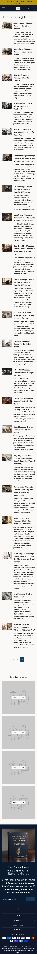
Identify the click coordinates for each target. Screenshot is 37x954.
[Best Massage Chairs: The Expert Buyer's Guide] (7, 429)
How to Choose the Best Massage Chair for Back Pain (24, 132)
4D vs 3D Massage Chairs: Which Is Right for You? (23, 372)
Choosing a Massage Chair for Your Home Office (22, 52)
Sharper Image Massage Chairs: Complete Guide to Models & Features (24, 158)
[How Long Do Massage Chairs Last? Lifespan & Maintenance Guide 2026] (7, 248)
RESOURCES (18, 925)
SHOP (18, 915)
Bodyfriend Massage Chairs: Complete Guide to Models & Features (24, 218)
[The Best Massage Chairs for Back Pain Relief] (7, 343)
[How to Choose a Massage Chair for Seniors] (7, 77)
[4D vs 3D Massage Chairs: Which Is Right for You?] (7, 372)
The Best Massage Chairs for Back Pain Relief (22, 344)
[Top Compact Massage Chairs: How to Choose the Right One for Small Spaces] (7, 555)
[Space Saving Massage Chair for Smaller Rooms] (7, 25)
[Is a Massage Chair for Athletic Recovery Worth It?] (7, 105)
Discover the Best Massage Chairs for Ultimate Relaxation (22, 521)
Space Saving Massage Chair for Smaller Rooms (23, 26)
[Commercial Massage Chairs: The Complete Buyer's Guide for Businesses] (7, 489)
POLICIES (18, 929)
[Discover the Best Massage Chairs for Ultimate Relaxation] (7, 520)
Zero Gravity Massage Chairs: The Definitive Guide (23, 401)
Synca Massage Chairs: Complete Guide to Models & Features (23, 282)
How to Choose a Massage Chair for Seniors (21, 78)
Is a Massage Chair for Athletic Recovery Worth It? (23, 106)
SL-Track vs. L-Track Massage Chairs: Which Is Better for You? (23, 315)
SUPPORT (18, 920)
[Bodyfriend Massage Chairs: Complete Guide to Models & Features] (7, 217)
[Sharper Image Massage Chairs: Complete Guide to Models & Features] (7, 157)
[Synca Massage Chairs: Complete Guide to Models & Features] (7, 281)
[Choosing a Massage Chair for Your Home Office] (7, 51)
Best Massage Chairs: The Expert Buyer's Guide (23, 430)
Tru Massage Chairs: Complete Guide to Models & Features (22, 189)
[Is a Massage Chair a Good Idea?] (7, 596)
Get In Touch (18, 934)
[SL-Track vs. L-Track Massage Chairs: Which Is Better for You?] (7, 314)
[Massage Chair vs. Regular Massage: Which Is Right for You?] (7, 626)
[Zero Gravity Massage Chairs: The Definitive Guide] (7, 400)
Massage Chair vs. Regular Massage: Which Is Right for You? (24, 627)
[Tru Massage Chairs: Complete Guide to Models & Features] (7, 188)
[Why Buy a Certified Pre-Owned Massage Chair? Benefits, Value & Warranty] (7, 457)
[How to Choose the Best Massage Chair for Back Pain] (7, 131)
